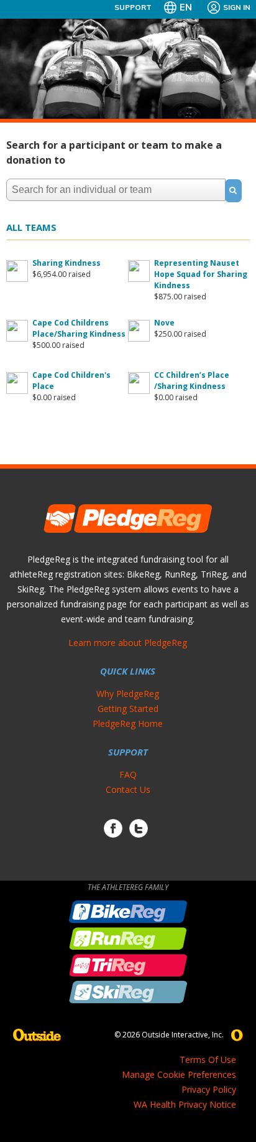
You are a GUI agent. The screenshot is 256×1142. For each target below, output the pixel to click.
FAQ (128, 774)
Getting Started (128, 708)
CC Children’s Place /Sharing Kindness (191, 380)
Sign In (236, 7)
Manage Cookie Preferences (179, 1074)
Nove (164, 322)
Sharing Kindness (66, 263)
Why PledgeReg (127, 694)
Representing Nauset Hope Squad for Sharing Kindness (200, 274)
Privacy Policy (208, 1089)
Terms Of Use (208, 1059)
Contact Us (128, 789)
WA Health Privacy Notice (185, 1104)
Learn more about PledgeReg (127, 642)
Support (133, 7)
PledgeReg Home (128, 723)
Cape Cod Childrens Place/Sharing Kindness (79, 328)
